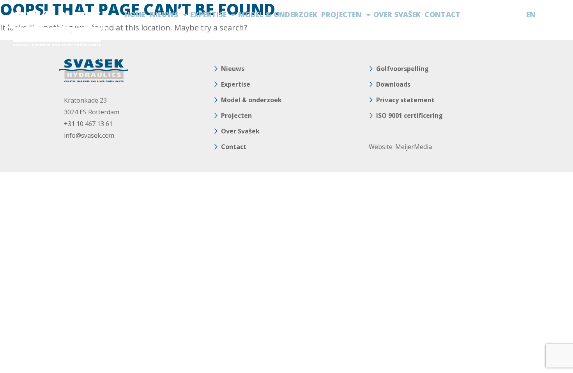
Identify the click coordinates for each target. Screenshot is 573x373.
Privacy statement (405, 100)
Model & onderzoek (277, 14)
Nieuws (164, 14)
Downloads (393, 84)
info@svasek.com (89, 135)
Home (135, 14)
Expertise (208, 14)
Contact (442, 14)
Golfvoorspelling (402, 68)
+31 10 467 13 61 (88, 123)
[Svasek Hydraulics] (56, 29)
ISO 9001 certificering (409, 115)
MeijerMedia (413, 146)
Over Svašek (397, 14)
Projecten (341, 14)
